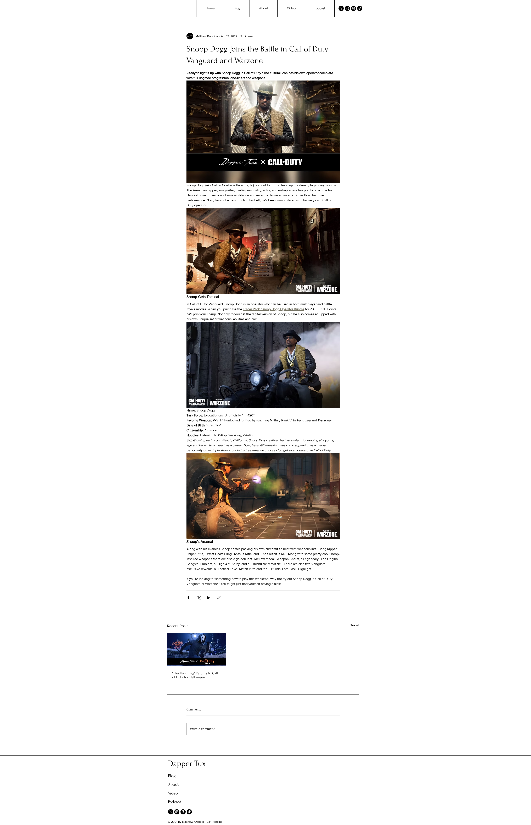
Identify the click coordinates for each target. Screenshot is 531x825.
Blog (171, 775)
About (173, 784)
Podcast (174, 801)
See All (354, 625)
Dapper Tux (187, 763)
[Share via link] (219, 597)
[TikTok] (359, 8)
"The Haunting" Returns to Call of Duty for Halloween (195, 675)
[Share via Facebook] (188, 597)
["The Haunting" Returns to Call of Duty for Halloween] (196, 649)
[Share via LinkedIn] (209, 597)
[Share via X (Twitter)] (199, 597)
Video (173, 793)
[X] (341, 8)
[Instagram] (347, 8)
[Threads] (353, 8)
